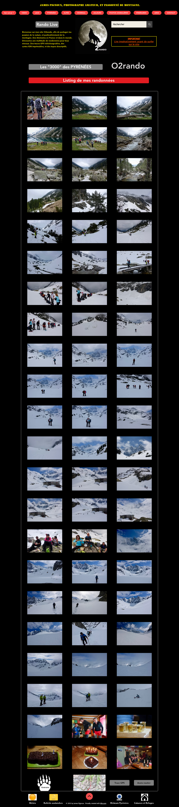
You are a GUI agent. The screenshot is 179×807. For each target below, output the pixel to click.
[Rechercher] (149, 24)
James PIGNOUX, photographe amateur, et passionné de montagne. (90, 5)
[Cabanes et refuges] (144, 797)
